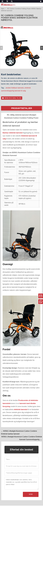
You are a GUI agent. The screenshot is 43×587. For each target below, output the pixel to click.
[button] (41, 48)
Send (31, 494)
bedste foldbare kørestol (15, 88)
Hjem (2, 8)
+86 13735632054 (26, 301)
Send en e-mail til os (12, 98)
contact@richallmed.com (26, 296)
